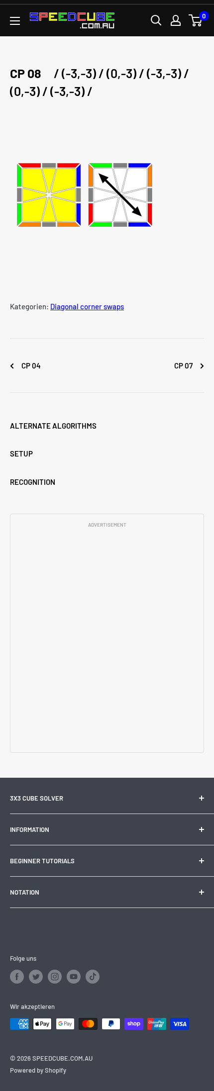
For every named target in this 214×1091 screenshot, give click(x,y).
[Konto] (176, 20)
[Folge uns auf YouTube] (74, 977)
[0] (196, 20)
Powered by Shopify (38, 1070)
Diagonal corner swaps (87, 306)
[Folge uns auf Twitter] (36, 977)
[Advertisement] (107, 639)
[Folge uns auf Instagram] (55, 977)
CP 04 (30, 365)
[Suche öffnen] (156, 20)
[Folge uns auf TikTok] (93, 977)
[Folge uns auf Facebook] (17, 977)
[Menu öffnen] (15, 21)
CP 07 (184, 365)
